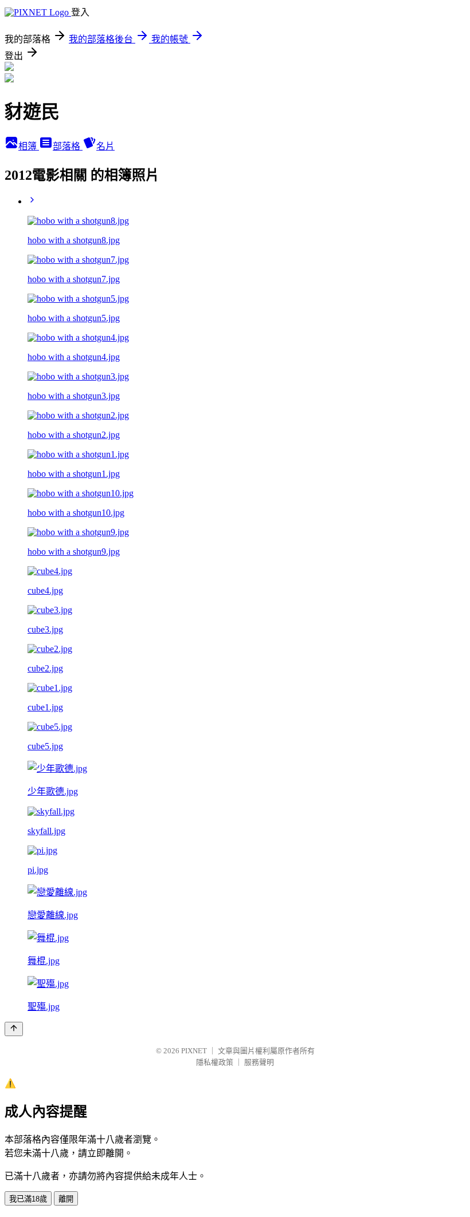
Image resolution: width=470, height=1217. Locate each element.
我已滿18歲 (28, 1199)
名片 (105, 146)
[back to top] (14, 1029)
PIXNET (194, 1050)
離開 (65, 1199)
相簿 (28, 146)
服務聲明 (259, 1062)
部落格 (68, 146)
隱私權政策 (214, 1062)
